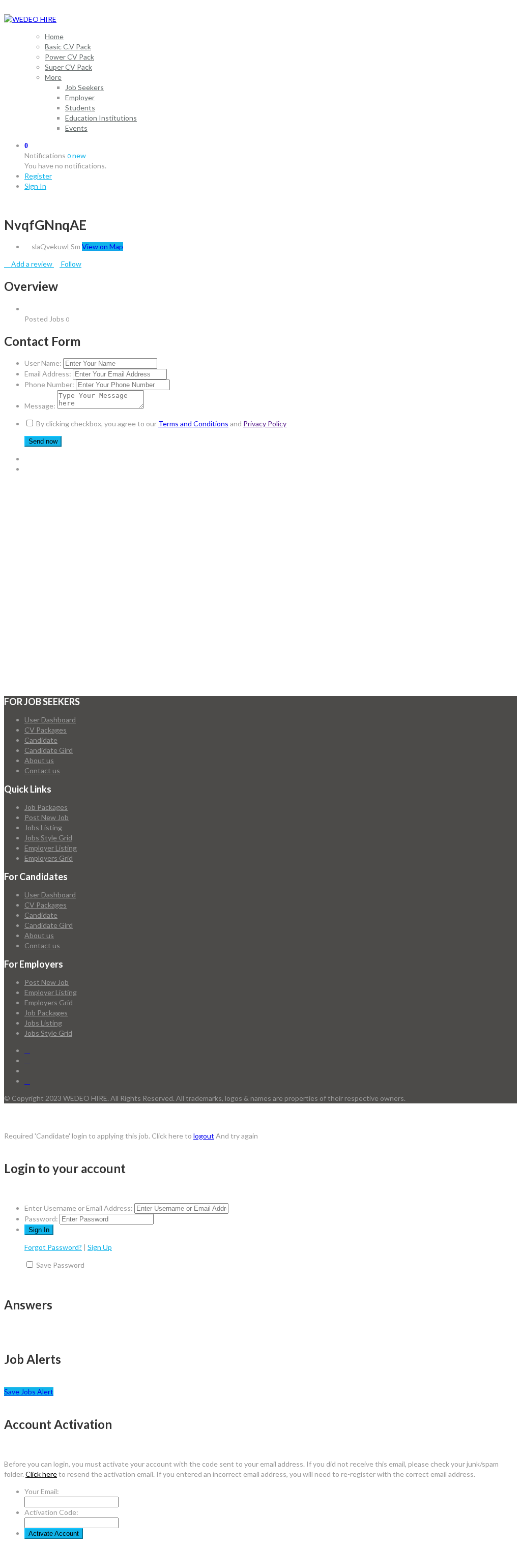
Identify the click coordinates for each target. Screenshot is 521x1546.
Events (76, 128)
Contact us (42, 770)
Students (80, 107)
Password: (41, 1218)
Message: (39, 405)
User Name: (43, 363)
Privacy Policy (264, 423)
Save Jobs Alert (28, 1391)
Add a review (32, 263)
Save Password (60, 1265)
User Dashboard (50, 719)
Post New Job (46, 817)
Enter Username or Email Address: (78, 1208)
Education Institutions (101, 117)
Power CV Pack (69, 56)
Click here (41, 1474)
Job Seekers (84, 87)
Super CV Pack (68, 67)
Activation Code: (51, 1512)
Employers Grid (48, 858)
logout (203, 1135)
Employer (80, 97)
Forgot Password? (53, 1247)
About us (39, 760)
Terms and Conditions (193, 423)
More (53, 77)
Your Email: (41, 1491)
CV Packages (45, 729)
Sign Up (100, 1247)
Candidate (40, 740)
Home (54, 36)
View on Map (102, 246)
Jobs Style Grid (48, 837)
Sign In (35, 186)
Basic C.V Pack (68, 46)
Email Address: (47, 373)
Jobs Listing (43, 827)
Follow (70, 263)
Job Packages (46, 807)
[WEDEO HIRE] (30, 19)
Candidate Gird (48, 750)
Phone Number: (49, 384)
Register (38, 175)
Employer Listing (50, 847)
